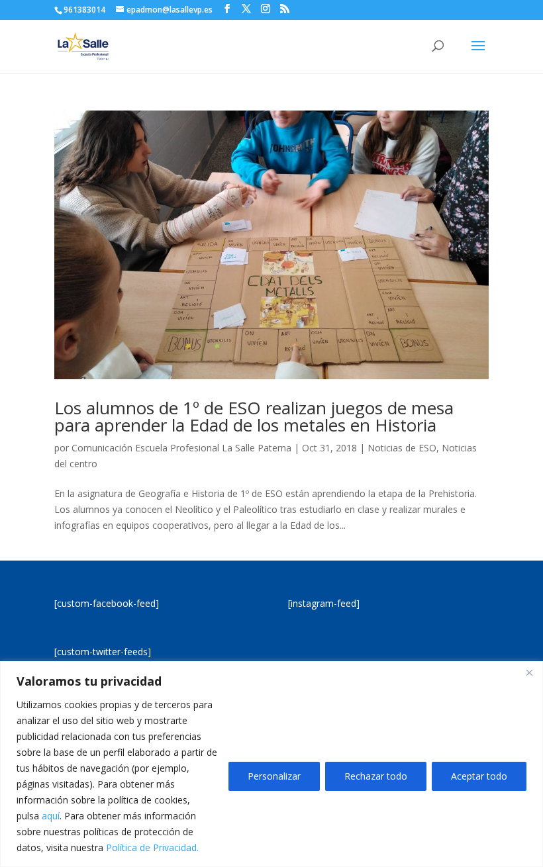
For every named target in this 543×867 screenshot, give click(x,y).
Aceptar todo (479, 776)
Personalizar (274, 776)
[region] (271, 764)
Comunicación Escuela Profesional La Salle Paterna (181, 447)
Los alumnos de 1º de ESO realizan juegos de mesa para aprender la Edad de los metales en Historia (254, 416)
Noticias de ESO (402, 447)
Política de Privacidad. (152, 847)
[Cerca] (529, 672)
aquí (51, 815)
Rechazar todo (375, 776)
